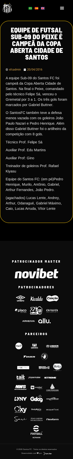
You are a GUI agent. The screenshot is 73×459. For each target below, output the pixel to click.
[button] (62, 8)
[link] (12, 8)
